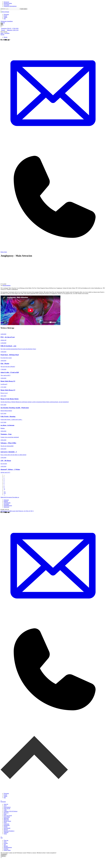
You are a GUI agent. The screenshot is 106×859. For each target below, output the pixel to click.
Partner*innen (7, 850)
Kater (5, 814)
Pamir (5, 822)
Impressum (6, 507)
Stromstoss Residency (9, 831)
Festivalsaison (7, 807)
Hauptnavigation (8, 3)
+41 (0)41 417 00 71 (28, 511)
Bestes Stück (4, 252)
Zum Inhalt (6, 4)
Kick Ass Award (8, 815)
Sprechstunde (7, 828)
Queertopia (6, 824)
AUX (5, 805)
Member (6, 846)
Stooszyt (6, 829)
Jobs (5, 844)
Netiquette (6, 500)
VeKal (5, 833)
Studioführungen (8, 505)
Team (5, 841)
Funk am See (7, 808)
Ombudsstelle (7, 502)
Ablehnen (3, 856)
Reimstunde (7, 825)
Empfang (6, 848)
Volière (5, 17)
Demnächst (4, 28)
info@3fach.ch (19, 511)
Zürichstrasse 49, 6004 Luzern (8, 511)
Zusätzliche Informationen (10, 6)
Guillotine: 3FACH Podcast (10, 811)
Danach (3, 30)
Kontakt (6, 843)
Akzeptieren (4, 854)
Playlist (5, 37)
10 (4, 489)
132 (5, 493)
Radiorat (6, 501)
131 (5, 491)
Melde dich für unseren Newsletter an (10, 497)
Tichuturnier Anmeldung (7, 21)
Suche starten (23, 8)
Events (5, 15)
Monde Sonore (7, 821)
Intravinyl (6, 812)
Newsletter (6, 504)
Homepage (6, 2)
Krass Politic (7, 817)
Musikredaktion (6, 285)
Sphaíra (5, 826)
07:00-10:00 (15, 28)
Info (5, 18)
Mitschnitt (6, 818)
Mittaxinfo (9, 30)
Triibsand (6, 832)
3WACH (9, 28)
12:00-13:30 (15, 30)
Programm (6, 14)
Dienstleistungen (8, 847)
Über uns (6, 840)
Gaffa (5, 810)
